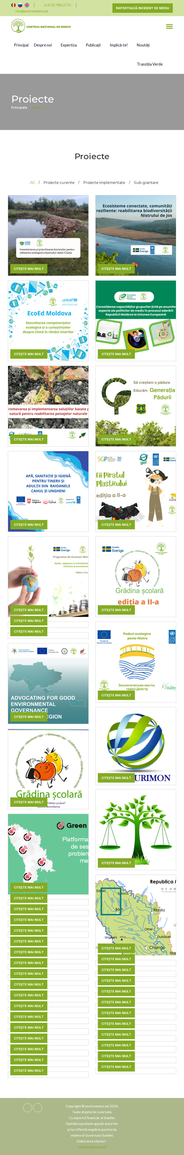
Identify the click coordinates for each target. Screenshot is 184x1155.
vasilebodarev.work (92, 1147)
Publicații (93, 45)
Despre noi (43, 45)
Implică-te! (119, 45)
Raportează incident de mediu (142, 8)
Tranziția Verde (150, 64)
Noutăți (143, 45)
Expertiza (69, 45)
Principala (19, 107)
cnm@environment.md (31, 11)
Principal (21, 45)
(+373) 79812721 (57, 5)
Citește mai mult (29, 268)
